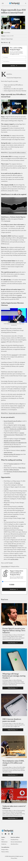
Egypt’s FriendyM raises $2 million (12, 421)
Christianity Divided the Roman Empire (17, 471)
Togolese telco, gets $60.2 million (18, 429)
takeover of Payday (16, 297)
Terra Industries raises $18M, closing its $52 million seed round (13, 763)
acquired (3, 342)
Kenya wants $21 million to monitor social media (18, 152)
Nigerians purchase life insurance (12, 454)
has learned (7, 221)
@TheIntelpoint (13, 545)
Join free (13, 65)
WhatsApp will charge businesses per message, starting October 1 (13, 676)
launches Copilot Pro (14, 464)
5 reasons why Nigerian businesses (12, 446)
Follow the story (12, 642)
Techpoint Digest (9, 39)
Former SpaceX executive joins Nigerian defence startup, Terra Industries (13, 631)
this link (18, 483)
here (7, 489)
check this (12, 516)
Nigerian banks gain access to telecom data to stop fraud (18, 413)
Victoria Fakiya (7, 32)
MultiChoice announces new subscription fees (15, 442)
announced (5, 128)
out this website (14, 559)
